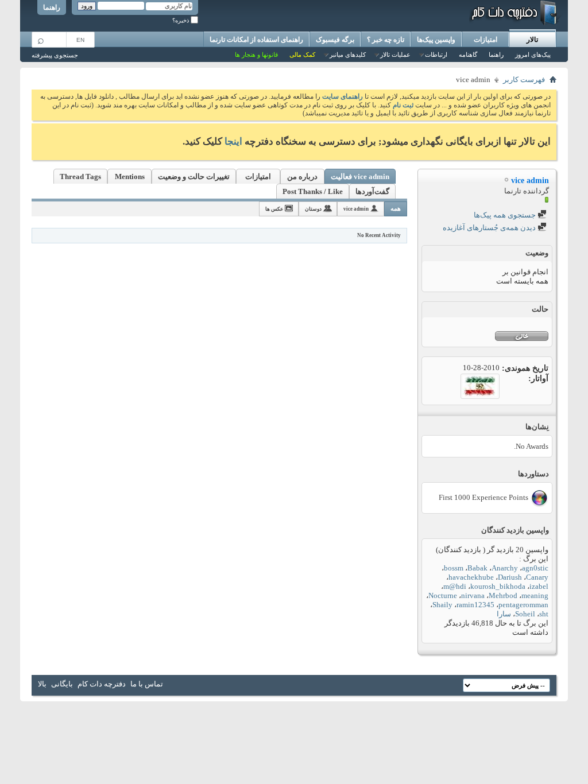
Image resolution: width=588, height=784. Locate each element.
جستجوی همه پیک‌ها (505, 215)
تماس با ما (146, 684)
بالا (42, 684)
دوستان (313, 209)
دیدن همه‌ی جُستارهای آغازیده (490, 227)
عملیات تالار (395, 54)
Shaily (442, 604)
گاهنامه (468, 54)
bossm (453, 568)
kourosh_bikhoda (497, 586)
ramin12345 (475, 604)
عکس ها (274, 209)
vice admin (356, 209)
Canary (537, 577)
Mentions (130, 176)
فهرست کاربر (524, 79)
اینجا (233, 141)
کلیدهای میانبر (348, 54)
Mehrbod (503, 595)
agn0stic (535, 568)
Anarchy (505, 568)
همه (395, 208)
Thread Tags (80, 176)
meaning (534, 595)
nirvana (473, 595)
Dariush (510, 577)
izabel (538, 586)
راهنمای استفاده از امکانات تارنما (256, 40)
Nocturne (442, 595)
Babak (477, 568)
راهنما (51, 7)
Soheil (525, 614)
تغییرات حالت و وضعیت (194, 176)
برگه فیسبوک (335, 40)
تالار (532, 40)
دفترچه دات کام (102, 684)
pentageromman (523, 604)
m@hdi (454, 586)
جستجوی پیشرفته (55, 55)
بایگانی (62, 684)
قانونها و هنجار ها (256, 54)
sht (543, 614)
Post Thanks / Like (313, 191)
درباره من (302, 176)
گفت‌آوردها (372, 191)
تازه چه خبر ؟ (385, 40)
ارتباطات (436, 54)
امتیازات (485, 40)
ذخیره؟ (181, 20)
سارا (504, 614)
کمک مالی (302, 54)
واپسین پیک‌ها (436, 40)
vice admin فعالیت (360, 176)
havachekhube (471, 577)
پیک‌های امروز (533, 54)
